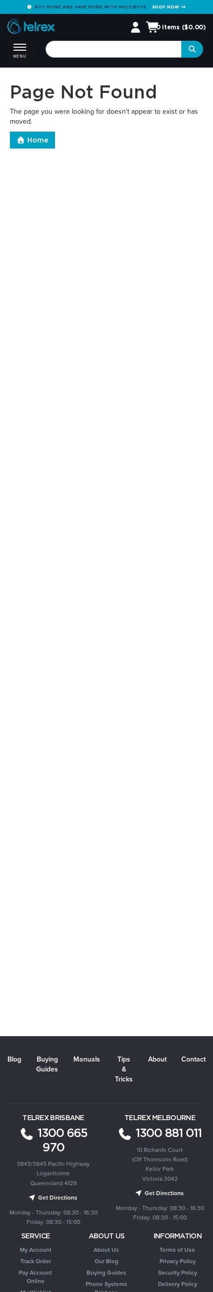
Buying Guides (47, 1064)
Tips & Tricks (124, 1069)
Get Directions (57, 1197)
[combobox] (114, 49)
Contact (193, 1059)
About (157, 1059)
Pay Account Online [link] (35, 1277)
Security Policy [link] (177, 1272)
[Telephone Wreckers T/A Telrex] (30, 28)
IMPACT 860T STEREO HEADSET (74, 1252)
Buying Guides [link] (106, 1272)
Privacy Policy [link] (178, 1261)
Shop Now (166, 6)
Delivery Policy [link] (177, 1284)
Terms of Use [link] (177, 1249)
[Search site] (192, 49)
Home (37, 140)
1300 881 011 (167, 1132)
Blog (14, 1059)
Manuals (86, 1059)
